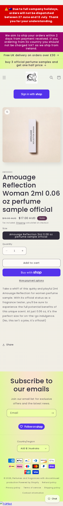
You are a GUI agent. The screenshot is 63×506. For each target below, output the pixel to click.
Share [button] (10, 344)
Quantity (7, 244)
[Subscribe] (52, 413)
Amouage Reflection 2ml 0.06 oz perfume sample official (31, 235)
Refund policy (49, 482)
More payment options (31, 280)
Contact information (33, 492)
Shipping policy (52, 487)
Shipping (20, 223)
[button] (4, 77)
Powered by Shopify (29, 482)
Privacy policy (13, 487)
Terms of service (32, 487)
